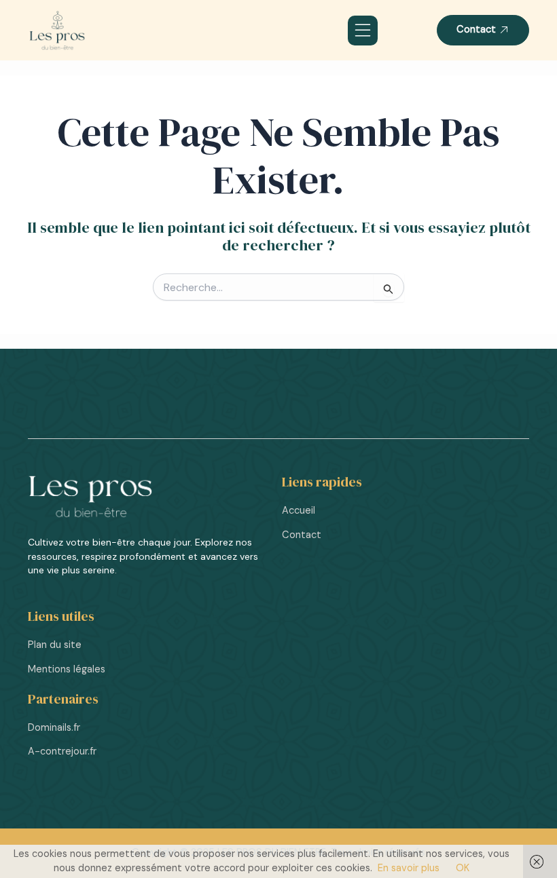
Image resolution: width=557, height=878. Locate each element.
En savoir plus (408, 868)
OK (462, 868)
